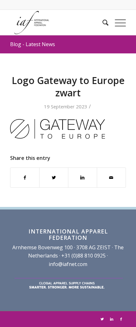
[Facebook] (121, 319)
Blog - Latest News (32, 44)
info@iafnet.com (68, 264)
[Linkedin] (111, 319)
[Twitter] (102, 319)
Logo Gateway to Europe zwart (68, 86)
